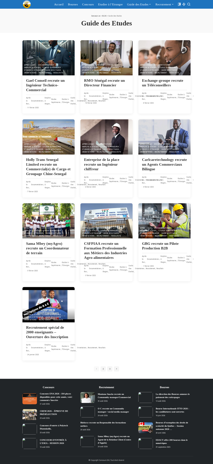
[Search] (189, 4)
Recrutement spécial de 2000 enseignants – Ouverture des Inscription (47, 332)
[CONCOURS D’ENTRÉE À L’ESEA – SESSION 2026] (29, 443)
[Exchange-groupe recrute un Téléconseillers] (164, 57)
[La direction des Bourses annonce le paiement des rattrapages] (145, 397)
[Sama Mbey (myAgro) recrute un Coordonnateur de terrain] (48, 220)
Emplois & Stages (32, 67)
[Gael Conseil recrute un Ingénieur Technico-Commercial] (48, 57)
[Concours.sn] (26, 4)
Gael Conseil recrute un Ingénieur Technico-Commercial (45, 85)
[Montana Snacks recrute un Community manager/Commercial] (87, 397)
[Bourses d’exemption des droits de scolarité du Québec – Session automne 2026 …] (145, 427)
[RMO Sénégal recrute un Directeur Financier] (106, 57)
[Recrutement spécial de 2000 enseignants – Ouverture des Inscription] (48, 304)
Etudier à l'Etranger (33, 70)
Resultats (58, 73)
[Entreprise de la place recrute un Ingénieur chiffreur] (106, 137)
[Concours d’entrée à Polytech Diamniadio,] (29, 429)
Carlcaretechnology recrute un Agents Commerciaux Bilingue (164, 164)
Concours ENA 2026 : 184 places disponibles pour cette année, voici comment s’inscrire (56, 397)
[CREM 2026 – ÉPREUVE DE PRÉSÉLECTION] (29, 414)
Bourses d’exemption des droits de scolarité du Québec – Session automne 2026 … (172, 425)
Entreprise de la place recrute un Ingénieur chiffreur (101, 164)
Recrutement (45, 73)
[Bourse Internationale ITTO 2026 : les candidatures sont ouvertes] (145, 412)
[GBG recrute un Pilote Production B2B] (164, 220)
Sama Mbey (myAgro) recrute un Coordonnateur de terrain (47, 248)
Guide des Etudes (53, 70)
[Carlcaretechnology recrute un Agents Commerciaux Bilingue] (164, 137)
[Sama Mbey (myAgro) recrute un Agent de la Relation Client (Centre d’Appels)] (87, 441)
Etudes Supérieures (52, 67)
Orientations (30, 73)
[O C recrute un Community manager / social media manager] (87, 412)
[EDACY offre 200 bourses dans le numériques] (145, 443)
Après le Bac (30, 65)
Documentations (46, 65)
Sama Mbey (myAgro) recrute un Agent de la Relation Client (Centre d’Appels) (114, 439)
